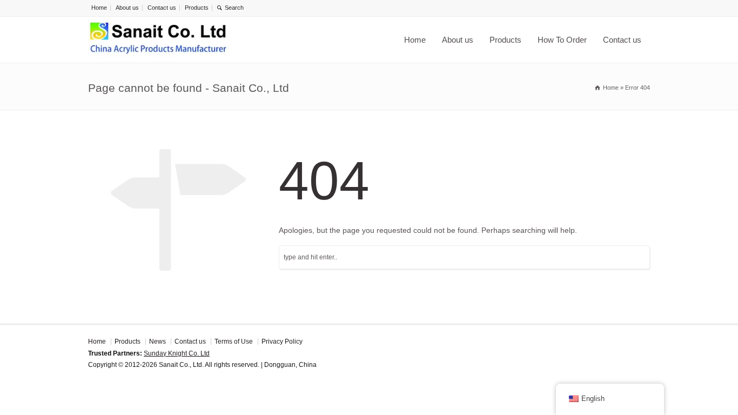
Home (99, 7)
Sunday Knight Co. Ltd (177, 353)
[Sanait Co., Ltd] (158, 39)
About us (127, 7)
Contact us (161, 7)
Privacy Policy (282, 341)
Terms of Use (233, 341)
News (157, 341)
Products (197, 7)
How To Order (562, 39)
